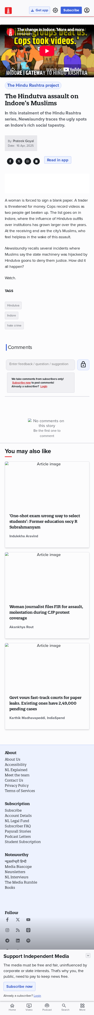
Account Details (18, 815)
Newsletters (15, 872)
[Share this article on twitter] (18, 161)
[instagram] (7, 930)
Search (65, 1009)
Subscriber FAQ (18, 826)
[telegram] (7, 941)
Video (29, 1007)
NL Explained (16, 770)
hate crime (14, 325)
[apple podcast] (28, 930)
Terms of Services (20, 791)
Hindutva (13, 305)
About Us (12, 759)
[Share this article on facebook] (10, 161)
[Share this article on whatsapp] (27, 161)
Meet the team (17, 775)
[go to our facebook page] (7, 920)
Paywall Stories (18, 831)
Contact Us (14, 780)
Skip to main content (25, 29)
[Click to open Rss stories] (18, 930)
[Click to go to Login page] (86, 10)
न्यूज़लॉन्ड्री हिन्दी (15, 861)
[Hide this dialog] (88, 955)
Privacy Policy (17, 785)
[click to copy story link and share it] (36, 161)
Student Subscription (23, 842)
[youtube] (28, 920)
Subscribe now (19, 986)
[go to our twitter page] (18, 920)
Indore (11, 315)
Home (12, 1007)
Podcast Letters (18, 836)
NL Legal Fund (17, 821)
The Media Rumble (21, 882)
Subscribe (71, 10)
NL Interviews (16, 877)
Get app (42, 10)
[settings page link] (55, 10)
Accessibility (15, 764)
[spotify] (28, 941)
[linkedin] (18, 941)
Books (10, 887)
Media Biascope (18, 866)
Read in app (58, 160)
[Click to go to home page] (8, 10)
